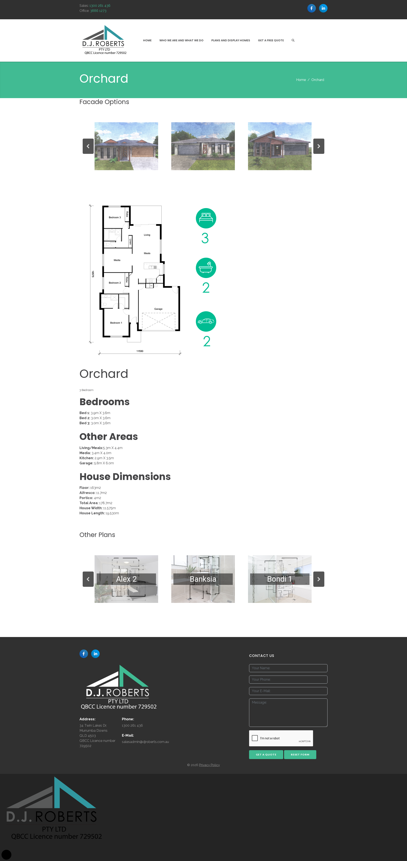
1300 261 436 (99, 6)
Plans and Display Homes (230, 40)
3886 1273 (98, 11)
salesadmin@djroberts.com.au (145, 742)
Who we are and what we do (181, 40)
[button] (88, 146)
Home (147, 40)
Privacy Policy (209, 765)
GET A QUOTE (266, 754)
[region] (203, 146)
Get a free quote (271, 40)
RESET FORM (300, 754)
